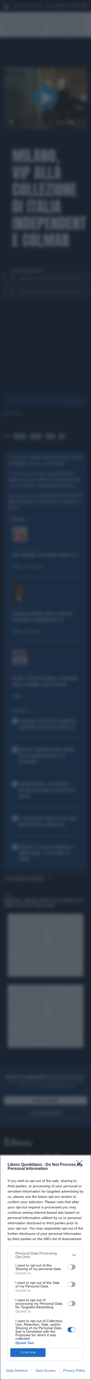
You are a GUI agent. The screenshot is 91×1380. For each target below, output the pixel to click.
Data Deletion (17, 1370)
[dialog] (45, 1267)
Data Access (45, 1370)
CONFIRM (28, 1352)
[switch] (71, 1267)
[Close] (81, 1165)
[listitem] (45, 1254)
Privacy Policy (74, 1370)
